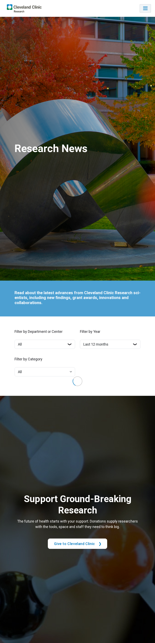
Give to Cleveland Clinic (74, 544)
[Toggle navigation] (145, 8)
